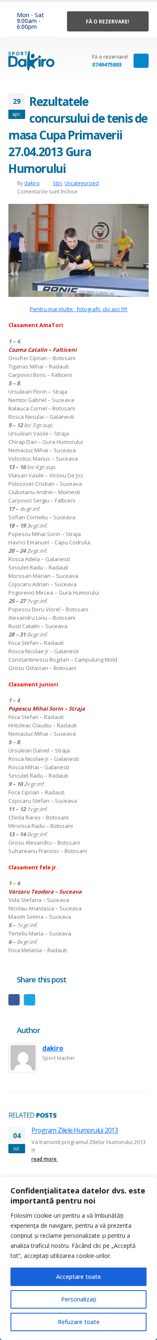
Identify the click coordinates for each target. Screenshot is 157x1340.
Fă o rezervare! (107, 21)
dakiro (32, 183)
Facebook (14, 999)
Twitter (29, 999)
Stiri (57, 183)
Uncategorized (81, 183)
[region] (78, 1258)
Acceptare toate (78, 1277)
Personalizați (78, 1299)
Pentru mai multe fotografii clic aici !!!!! (78, 309)
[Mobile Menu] (141, 61)
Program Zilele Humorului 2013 (74, 1130)
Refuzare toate (79, 1322)
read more (44, 1158)
